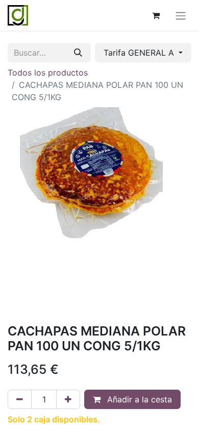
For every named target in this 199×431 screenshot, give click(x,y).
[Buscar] (78, 52)
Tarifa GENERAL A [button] (140, 52)
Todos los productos (48, 72)
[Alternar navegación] (180, 15)
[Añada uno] (68, 399)
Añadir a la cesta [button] (138, 399)
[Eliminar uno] (20, 399)
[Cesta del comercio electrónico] (155, 15)
